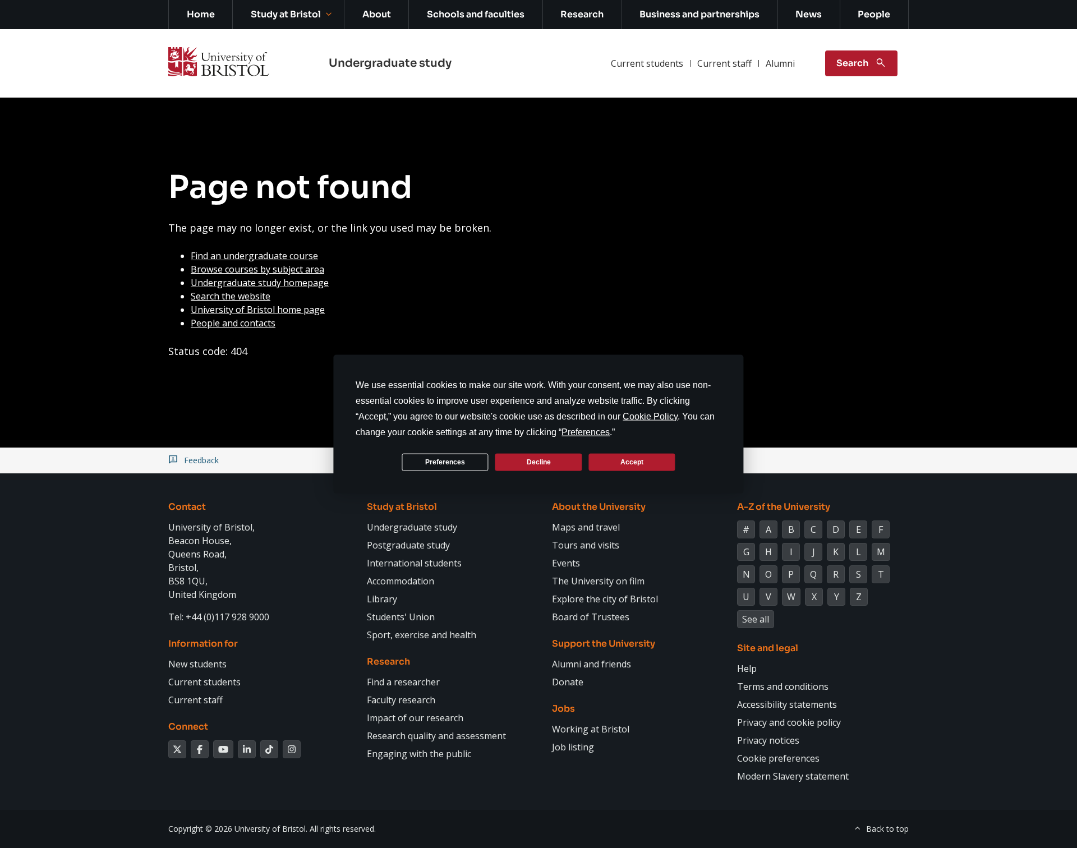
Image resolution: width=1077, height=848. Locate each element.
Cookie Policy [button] (650, 416)
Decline (539, 462)
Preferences (445, 462)
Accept (631, 462)
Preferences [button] (585, 432)
